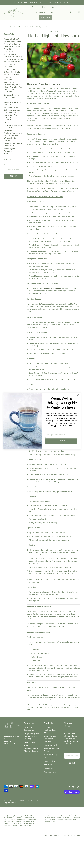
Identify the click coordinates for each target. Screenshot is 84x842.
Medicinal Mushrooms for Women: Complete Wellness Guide (13, 136)
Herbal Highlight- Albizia (13, 144)
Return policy (48, 835)
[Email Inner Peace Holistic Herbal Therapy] (68, 786)
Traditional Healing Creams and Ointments (51, 738)
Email (6, 165)
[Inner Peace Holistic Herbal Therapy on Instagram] (77, 786)
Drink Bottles (48, 768)
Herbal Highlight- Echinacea (10, 151)
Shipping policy (75, 835)
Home (6, 27)
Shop (53, 7)
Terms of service (65, 835)
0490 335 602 (11, 744)
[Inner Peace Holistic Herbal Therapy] (14, 12)
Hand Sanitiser (49, 761)
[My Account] (70, 12)
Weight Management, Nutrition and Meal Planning (32, 736)
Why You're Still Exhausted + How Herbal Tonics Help (13, 126)
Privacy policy (56, 835)
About (34, 7)
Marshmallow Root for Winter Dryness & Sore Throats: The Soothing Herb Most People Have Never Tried (13, 45)
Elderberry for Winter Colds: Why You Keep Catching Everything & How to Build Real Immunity (12, 114)
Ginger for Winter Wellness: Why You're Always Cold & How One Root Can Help (13, 87)
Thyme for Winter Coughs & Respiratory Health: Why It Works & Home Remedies (13, 74)
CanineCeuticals (50, 772)
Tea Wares (48, 765)
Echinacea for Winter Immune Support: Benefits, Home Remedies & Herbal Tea (13, 99)
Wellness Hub (40, 12)
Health (43, 7)
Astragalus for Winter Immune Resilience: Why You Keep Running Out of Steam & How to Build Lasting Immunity (13, 60)
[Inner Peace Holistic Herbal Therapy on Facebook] (73, 786)
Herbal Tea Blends (51, 745)
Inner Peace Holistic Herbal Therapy (23, 800)
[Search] (64, 12)
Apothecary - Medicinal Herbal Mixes (50, 730)
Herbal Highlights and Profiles (19, 27)
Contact (51, 12)
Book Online (45, 17)
